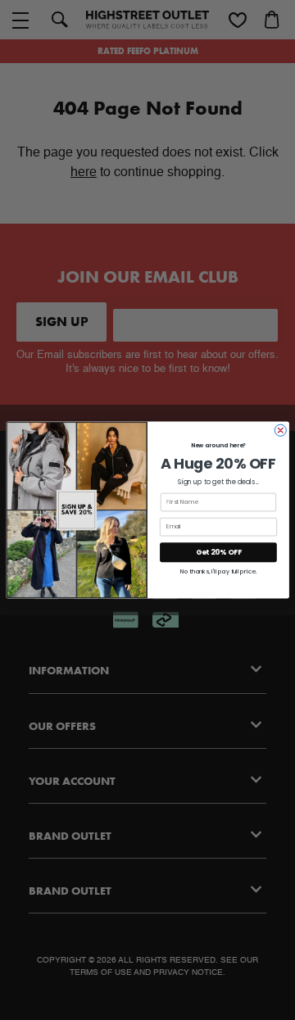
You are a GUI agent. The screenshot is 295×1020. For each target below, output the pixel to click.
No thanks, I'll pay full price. (218, 572)
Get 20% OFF (219, 552)
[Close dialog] (280, 430)
